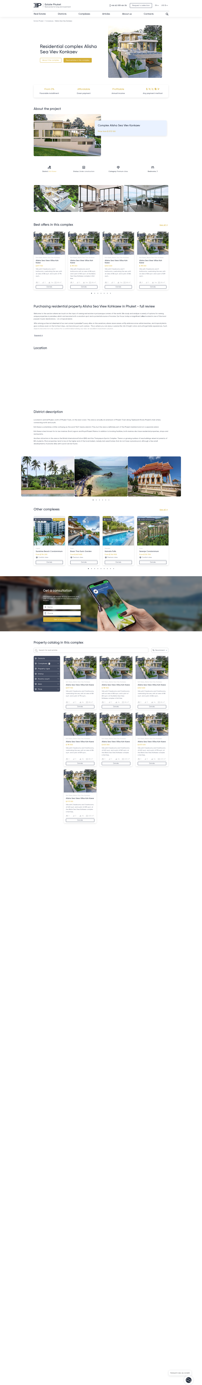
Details (49, 287)
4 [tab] (44, 254)
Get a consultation (62, 619)
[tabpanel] (49, 260)
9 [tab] (55, 254)
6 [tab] (48, 254)
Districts (62, 14)
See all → (164, 225)
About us (127, 14)
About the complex (50, 60)
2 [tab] (40, 254)
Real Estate (40, 14)
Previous (34, 131)
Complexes (84, 14)
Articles (106, 14)
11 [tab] (59, 254)
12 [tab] (61, 254)
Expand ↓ (38, 335)
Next (168, 131)
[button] (188, 1380)
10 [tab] (57, 254)
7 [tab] (50, 254)
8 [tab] (52, 254)
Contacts (149, 14)
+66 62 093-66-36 (119, 5)
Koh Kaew (52, 171)
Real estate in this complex (77, 60)
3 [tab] (42, 254)
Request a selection (141, 5)
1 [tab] (38, 254)
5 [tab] (46, 254)
